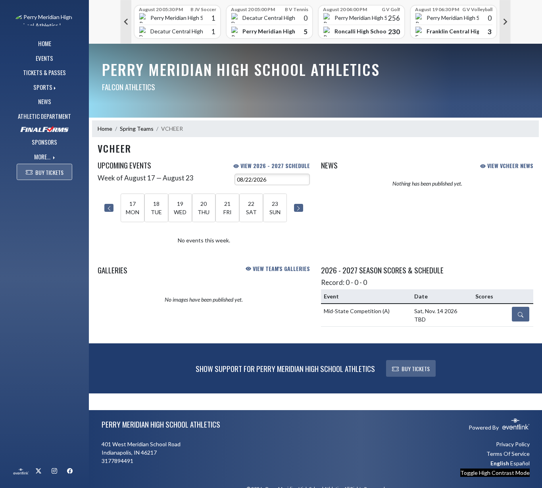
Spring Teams (137, 128)
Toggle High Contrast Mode (495, 472)
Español (520, 463)
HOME (44, 43)
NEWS (44, 101)
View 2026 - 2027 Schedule (274, 165)
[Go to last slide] (125, 22)
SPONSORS (44, 141)
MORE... (43, 156)
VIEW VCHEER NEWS (509, 165)
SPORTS (42, 87)
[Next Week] (298, 208)
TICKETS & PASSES (44, 72)
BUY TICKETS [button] (49, 172)
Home (105, 128)
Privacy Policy (513, 444)
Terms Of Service (508, 453)
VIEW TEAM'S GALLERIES (280, 268)
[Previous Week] (108, 208)
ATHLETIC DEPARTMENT (44, 116)
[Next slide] (505, 22)
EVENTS (44, 58)
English (499, 463)
